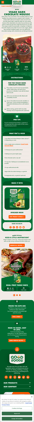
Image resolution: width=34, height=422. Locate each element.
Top (17, 350)
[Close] (32, 397)
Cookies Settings (17, 408)
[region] (17, 408)
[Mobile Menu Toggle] (2, 2)
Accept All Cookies (17, 418)
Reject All (17, 413)
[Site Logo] (17, 359)
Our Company (10, 386)
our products (10, 383)
